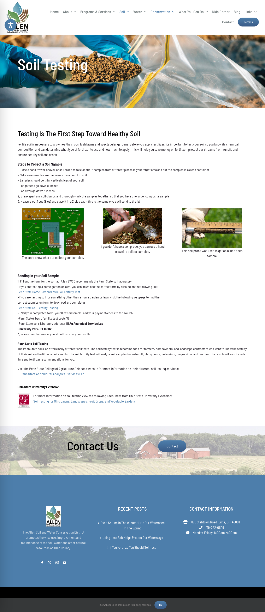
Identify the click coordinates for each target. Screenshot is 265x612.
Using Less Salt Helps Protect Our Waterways (132, 537)
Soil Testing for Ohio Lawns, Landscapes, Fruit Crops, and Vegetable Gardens (84, 401)
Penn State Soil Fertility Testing (38, 308)
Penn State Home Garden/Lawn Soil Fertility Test (49, 292)
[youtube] (64, 562)
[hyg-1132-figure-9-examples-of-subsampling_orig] (53, 210)
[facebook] (42, 562)
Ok (160, 605)
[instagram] (57, 562)
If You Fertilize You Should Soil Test (133, 547)
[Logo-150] (17, 4)
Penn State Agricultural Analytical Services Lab (52, 374)
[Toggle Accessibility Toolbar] (10, 25)
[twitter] (49, 562)
